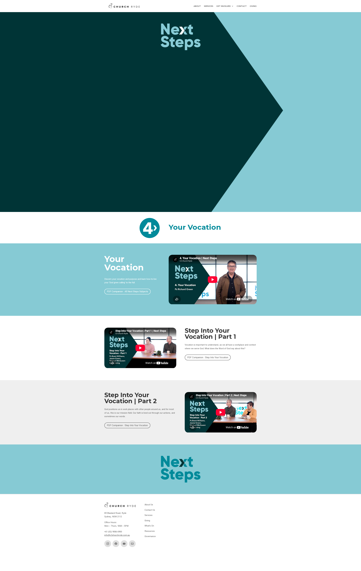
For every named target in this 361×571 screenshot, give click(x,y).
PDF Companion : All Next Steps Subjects (127, 291)
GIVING (253, 6)
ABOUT (197, 6)
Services (148, 515)
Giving (147, 520)
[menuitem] (107, 543)
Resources (150, 531)
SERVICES (208, 6)
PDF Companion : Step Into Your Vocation (207, 357)
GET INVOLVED (223, 6)
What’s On (149, 525)
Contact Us (150, 510)
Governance (150, 536)
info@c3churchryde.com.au (117, 535)
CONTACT (242, 6)
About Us (149, 504)
